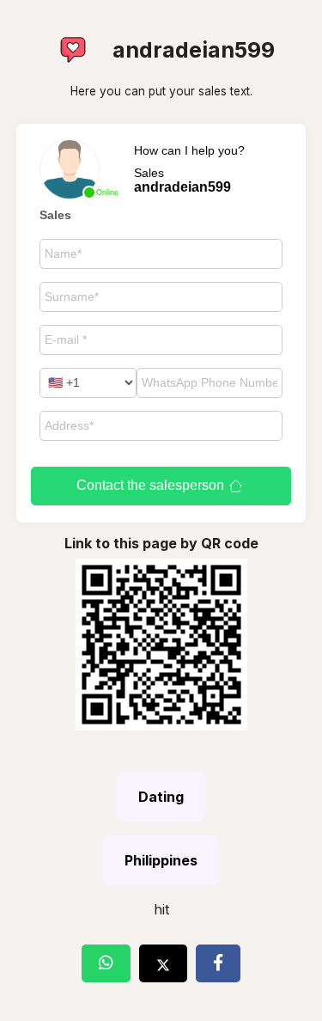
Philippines (161, 860)
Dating (161, 796)
